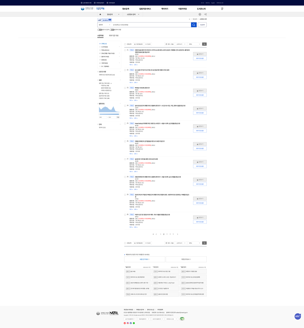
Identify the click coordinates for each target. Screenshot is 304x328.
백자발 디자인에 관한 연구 (142, 89)
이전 (156, 234)
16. (127, 141)
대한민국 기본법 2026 (189, 271)
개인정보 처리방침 (128, 310)
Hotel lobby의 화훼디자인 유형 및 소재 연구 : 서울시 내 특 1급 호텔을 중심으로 (157, 124)
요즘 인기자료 (144, 259)
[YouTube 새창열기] (125, 323)
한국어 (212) (102, 127)
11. (127, 50)
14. (127, 105)
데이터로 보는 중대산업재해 (191, 277)
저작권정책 (160, 310)
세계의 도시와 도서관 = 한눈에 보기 (165, 277)
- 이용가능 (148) (105, 85)
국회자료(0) (104, 63)
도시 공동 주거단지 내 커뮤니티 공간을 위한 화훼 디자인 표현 (152, 71)
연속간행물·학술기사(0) (108, 53)
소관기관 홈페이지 (129, 319)
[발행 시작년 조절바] (99, 114)
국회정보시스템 (170, 319)
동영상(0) (104, 60)
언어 (100, 124)
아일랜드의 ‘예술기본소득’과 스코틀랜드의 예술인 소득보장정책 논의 (193, 289)
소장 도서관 (102, 72)
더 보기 (149, 44)
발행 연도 (102, 103)
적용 (204, 44)
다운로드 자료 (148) (104, 98)
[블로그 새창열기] (134, 323)
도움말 (149, 259)
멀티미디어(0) (105, 57)
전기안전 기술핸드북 (161, 288)
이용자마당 (182, 8)
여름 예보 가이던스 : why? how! (164, 283)
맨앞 (153, 234)
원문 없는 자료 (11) (104, 93)
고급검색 (202, 25)
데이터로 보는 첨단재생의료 (135, 277)
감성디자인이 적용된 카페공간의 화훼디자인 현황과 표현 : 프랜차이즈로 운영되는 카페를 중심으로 (162, 197)
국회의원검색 (112, 3)
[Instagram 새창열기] (128, 323)
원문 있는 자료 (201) (104, 83)
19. (127, 194)
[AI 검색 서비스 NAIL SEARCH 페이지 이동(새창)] (104, 20)
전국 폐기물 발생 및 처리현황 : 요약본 (137, 288)
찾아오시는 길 (150, 310)
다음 (177, 234)
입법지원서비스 (145, 8)
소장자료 (100, 35)
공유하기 (205, 14)
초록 (136, 65)
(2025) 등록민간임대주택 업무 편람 (192, 283)
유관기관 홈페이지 (157, 319)
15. (127, 123)
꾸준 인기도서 (185, 259)
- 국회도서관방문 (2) (106, 90)
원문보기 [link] (201, 54)
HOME (100, 14)
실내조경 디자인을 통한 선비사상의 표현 (146, 160)
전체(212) (104, 44)
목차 (131, 65)
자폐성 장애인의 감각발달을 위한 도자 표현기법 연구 (150, 142)
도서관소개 (201, 8)
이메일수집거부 (140, 310)
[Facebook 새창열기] (131, 323)
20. (127, 214)
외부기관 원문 (200, 58)
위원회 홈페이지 (142, 319)
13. (127, 87)
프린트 (200, 14)
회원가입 (208, 3)
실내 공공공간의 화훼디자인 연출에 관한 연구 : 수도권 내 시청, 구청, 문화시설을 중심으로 (160, 107)
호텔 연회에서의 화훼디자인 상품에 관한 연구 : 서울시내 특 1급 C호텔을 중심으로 (158, 178)
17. (127, 159)
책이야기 (164, 8)
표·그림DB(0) (105, 66)
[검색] (194, 24)
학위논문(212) (105, 50)
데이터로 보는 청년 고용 (162, 271)
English (213, 3)
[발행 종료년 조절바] (119, 114)
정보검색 (125, 8)
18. (127, 176)
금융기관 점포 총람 (161, 294)
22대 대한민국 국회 (87, 3)
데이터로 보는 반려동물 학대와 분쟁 (193, 294)
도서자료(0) (104, 47)
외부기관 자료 (113, 35)
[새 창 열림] (182, 319)
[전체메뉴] (222, 9)
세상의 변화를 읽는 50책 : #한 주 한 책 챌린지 (137, 283)
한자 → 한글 (170, 44)
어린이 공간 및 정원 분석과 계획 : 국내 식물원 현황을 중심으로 (152, 216)
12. (127, 70)
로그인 (202, 3)
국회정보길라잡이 (100, 3)
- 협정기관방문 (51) (106, 88)
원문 (100, 80)
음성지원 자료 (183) (104, 96)
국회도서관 (87, 8)
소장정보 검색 (131, 14)
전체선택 (129, 44)
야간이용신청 (139, 44)
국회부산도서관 (220, 3)
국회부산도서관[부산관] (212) (107, 75)
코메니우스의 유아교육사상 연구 (136, 294)
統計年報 (130, 271)
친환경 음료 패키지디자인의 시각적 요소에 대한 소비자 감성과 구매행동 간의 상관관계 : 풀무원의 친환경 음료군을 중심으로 (162, 52)
